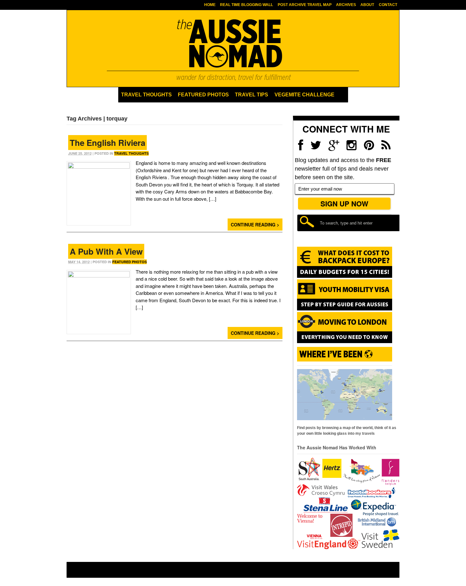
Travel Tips (251, 94)
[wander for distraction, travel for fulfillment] (233, 50)
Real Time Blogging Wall (246, 5)
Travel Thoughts (146, 94)
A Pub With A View (106, 251)
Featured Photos (203, 94)
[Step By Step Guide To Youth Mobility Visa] (344, 309)
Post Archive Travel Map (305, 5)
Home (210, 5)
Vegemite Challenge (304, 94)
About (367, 5)
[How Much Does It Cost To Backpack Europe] (344, 276)
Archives (346, 5)
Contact (388, 5)
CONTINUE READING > (255, 224)
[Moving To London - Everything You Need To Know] (344, 340)
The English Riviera (107, 142)
